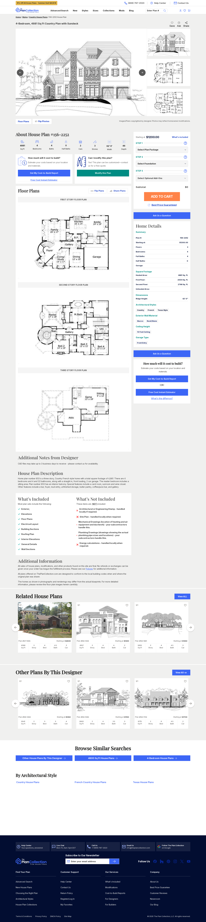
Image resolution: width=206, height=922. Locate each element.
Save (172, 25)
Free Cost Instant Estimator (162, 392)
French (151, 310)
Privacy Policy (41, 916)
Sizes (95, 10)
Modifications (111, 887)
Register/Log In (68, 899)
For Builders (110, 904)
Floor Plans (23, 121)
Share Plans (120, 191)
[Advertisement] (103, 813)
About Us (154, 881)
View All (180, 672)
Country (140, 310)
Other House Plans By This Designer (42, 758)
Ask (179, 25)
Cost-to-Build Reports (115, 893)
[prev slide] (15, 627)
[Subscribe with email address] (114, 861)
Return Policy (67, 893)
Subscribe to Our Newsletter (82, 855)
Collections (108, 10)
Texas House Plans (143, 782)
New (75, 10)
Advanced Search (59, 10)
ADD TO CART (162, 196)
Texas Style (163, 310)
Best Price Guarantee (160, 887)
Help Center (66, 881)
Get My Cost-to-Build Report (44, 173)
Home (18, 17)
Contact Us (66, 887)
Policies (89, 569)
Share (186, 25)
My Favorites (66, 904)
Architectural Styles (24, 899)
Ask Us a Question (162, 215)
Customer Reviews (158, 893)
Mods (122, 10)
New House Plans (24, 887)
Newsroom (155, 899)
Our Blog (154, 904)
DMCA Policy (55, 916)
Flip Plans (99, 191)
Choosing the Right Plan (27, 893)
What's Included (112, 881)
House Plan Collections (26, 904)
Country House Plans (38, 17)
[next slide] (190, 627)
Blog (131, 10)
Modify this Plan (103, 173)
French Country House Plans (90, 782)
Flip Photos (43, 121)
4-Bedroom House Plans (160, 758)
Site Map (67, 916)
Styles (85, 10)
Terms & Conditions (24, 916)
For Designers (111, 899)
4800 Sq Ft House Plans (101, 758)
